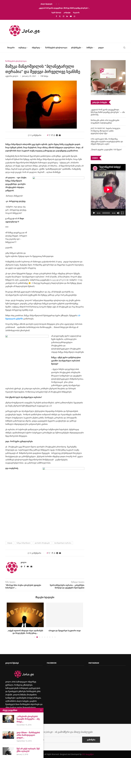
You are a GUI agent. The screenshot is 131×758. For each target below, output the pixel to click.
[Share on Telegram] (57, 135)
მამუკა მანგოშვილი (23, 543)
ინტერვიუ (36, 47)
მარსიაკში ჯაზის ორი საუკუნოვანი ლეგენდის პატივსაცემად (105, 121)
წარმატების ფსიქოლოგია (56, 47)
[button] (56, 4)
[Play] (94, 213)
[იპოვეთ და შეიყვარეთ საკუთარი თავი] (64, 615)
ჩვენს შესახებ (56, 12)
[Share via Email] (60, 135)
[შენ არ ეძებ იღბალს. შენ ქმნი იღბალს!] (8, 751)
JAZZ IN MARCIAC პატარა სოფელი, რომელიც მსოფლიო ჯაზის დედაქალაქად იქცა (105, 130)
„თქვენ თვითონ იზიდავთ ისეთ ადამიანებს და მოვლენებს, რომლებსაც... (25, 631)
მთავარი (11, 47)
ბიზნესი (89, 47)
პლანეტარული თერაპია (62, 543)
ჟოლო (15, 76)
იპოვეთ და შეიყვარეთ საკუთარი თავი (64, 630)
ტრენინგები (76, 47)
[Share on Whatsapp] (54, 135)
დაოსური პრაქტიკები (42, 543)
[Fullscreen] (122, 213)
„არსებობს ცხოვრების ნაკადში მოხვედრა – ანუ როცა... (28, 719)
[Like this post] (49, 135)
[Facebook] (56, 16)
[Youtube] (71, 16)
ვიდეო (101, 47)
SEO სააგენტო (88, 754)
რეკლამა (76, 12)
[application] (108, 190)
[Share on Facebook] (51, 135)
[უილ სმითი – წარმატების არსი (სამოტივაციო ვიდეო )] (8, 735)
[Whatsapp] (74, 16)
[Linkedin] (67, 16)
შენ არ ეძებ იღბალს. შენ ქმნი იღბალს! (28, 749)
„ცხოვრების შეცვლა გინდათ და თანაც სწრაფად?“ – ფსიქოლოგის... (63, 4)
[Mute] (118, 213)
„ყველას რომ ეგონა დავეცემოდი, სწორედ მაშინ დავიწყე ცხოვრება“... (64, 8)
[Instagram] (63, 16)
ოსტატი (9, 543)
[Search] (124, 47)
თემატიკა (22, 47)
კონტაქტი (67, 12)
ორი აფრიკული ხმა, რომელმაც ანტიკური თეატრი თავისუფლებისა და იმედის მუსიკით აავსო (107, 141)
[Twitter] (60, 16)
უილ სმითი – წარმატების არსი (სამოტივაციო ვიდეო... (28, 735)
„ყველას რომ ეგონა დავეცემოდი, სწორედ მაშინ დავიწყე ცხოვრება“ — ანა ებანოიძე (108, 112)
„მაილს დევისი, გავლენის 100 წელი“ (106, 149)
